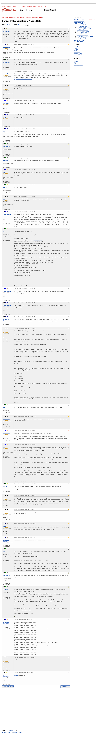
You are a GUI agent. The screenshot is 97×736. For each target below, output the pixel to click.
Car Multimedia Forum (82, 30)
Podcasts (43, 6)
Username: (6, 24)
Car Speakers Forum (82, 33)
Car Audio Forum (78, 23)
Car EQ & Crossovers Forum (84, 28)
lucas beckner (6, 73)
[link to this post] (6, 28)
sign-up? (8, 24)
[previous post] (3, 44)
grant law (5, 486)
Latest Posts (5, 6)
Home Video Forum (79, 21)
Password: (17, 24)
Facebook (76, 61)
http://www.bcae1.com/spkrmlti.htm (23, 79)
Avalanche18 (6, 319)
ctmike (4, 117)
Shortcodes (77, 52)
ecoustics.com (11, 730)
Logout (75, 48)
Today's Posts (91, 19)
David (4, 675)
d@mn (16, 675)
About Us (4, 732)
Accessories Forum (79, 40)
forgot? (19, 24)
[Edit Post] (68, 28)
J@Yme (4, 498)
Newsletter (15, 732)
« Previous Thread (8, 686)
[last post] (4, 28)
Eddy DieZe (5, 187)
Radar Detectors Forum (82, 38)
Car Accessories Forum (82, 24)
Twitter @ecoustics (78, 65)
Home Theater (25, 6)
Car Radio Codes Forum (83, 31)
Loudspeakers (16, 6)
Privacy (20, 732)
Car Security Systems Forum (84, 32)
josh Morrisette (6, 31)
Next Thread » (65, 686)
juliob (4, 87)
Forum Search (49, 10)
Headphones (32, 6)
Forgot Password (78, 46)
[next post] (3, 28)
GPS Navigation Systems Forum (85, 36)
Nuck (4, 407)
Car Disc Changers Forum (83, 27)
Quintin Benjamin (7, 214)
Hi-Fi (11, 6)
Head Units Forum (81, 37)
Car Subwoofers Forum (82, 35)
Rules (75, 50)
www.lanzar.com (38, 240)
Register (76, 49)
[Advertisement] (36, 708)
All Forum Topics (78, 41)
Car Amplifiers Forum (82, 26)
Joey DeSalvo (6, 160)
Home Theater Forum (79, 22)
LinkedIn (76, 63)
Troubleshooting (78, 53)
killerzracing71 (6, 47)
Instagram (76, 62)
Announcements (78, 54)
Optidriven (5, 589)
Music (38, 6)
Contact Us (9, 732)
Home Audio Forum (79, 19)
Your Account (77, 55)
